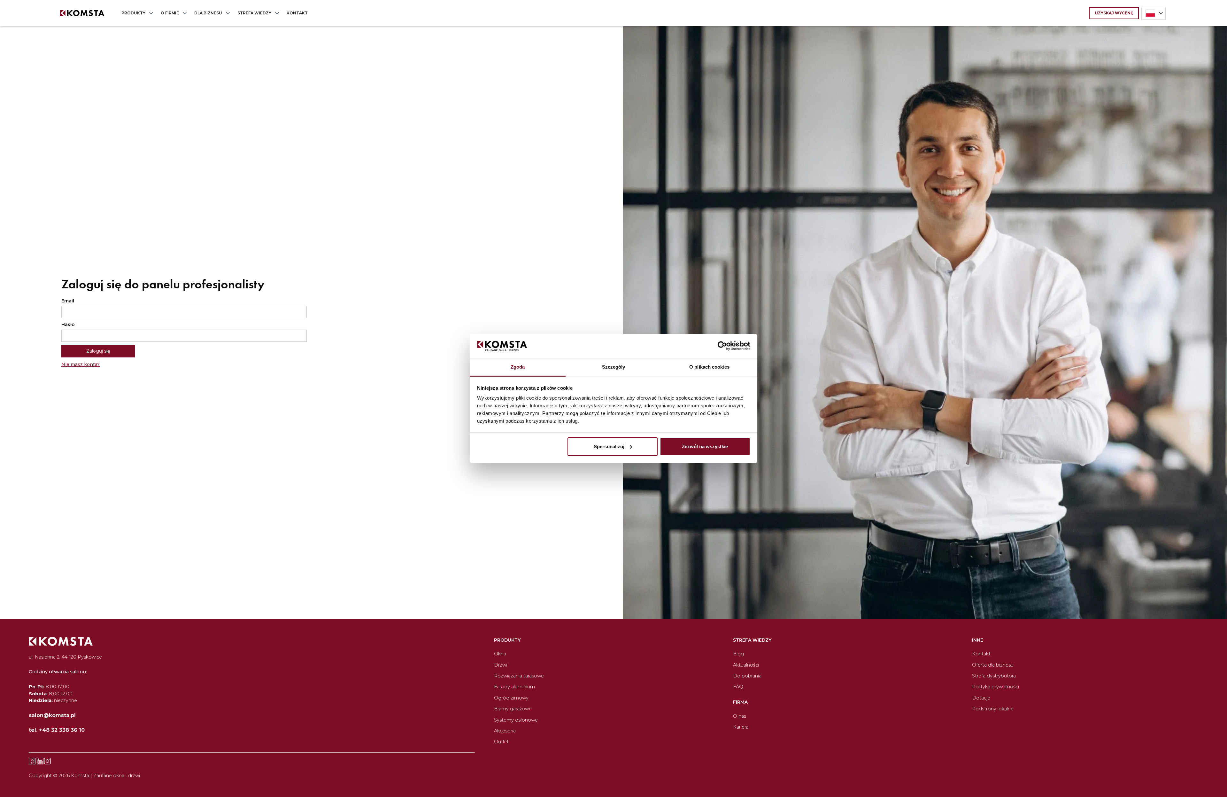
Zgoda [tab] (518, 367)
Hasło (68, 324)
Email (67, 301)
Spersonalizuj (609, 446)
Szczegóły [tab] (613, 367)
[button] (136, 13)
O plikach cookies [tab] (709, 367)
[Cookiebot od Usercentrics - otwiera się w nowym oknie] (722, 346)
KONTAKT (297, 13)
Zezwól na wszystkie (705, 446)
